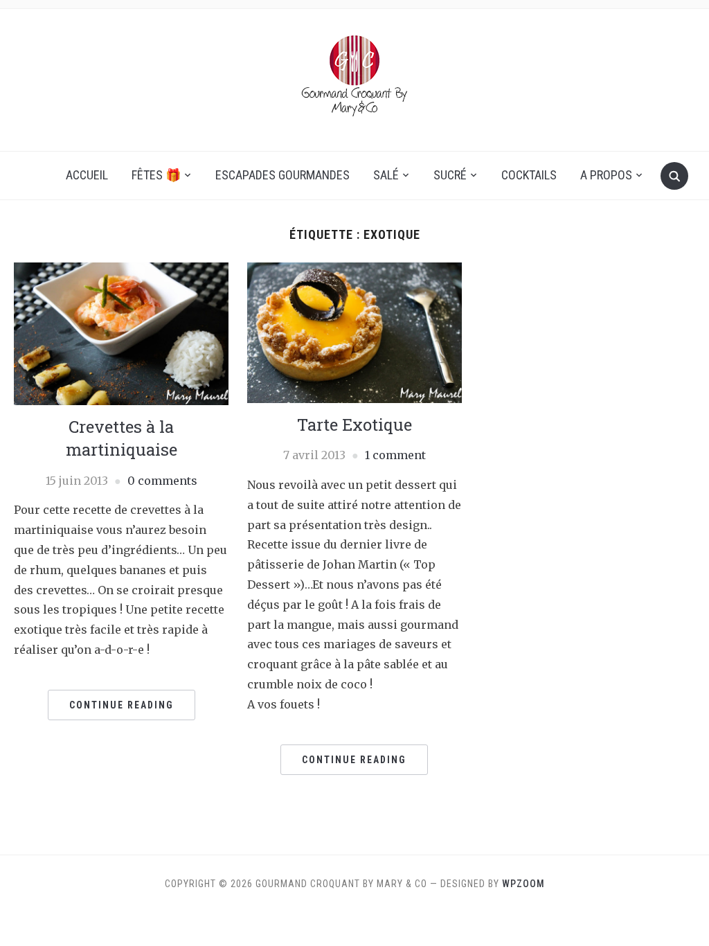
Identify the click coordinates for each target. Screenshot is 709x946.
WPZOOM (523, 883)
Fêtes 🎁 (156, 175)
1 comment (395, 455)
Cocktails (529, 175)
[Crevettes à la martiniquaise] (121, 332)
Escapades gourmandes (282, 175)
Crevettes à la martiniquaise (121, 438)
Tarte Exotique (354, 424)
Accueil (87, 175)
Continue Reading (121, 705)
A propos (606, 175)
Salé (386, 175)
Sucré (450, 175)
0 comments (162, 481)
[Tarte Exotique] (354, 332)
